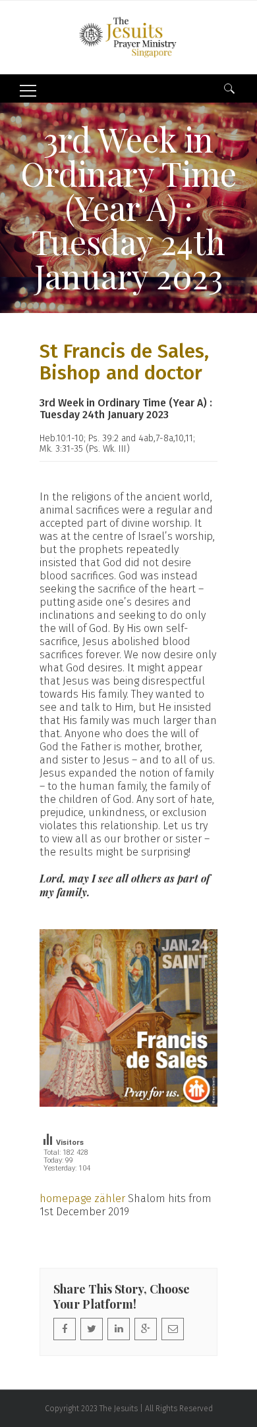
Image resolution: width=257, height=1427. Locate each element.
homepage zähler (82, 1198)
